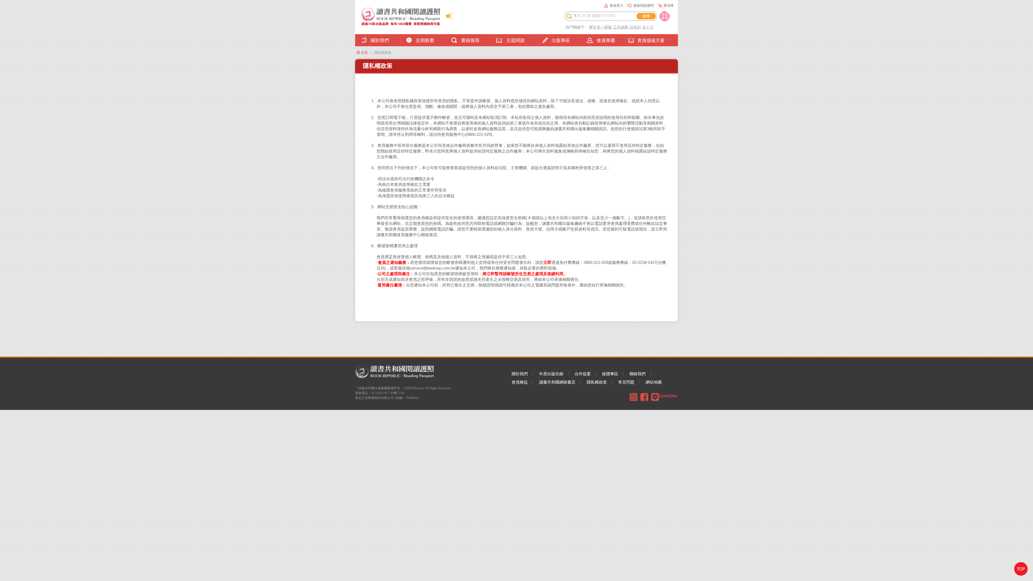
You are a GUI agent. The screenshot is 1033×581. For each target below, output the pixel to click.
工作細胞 (620, 27)
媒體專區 (610, 373)
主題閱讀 (515, 40)
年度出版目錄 (551, 373)
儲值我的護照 (643, 5)
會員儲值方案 (651, 40)
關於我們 (380, 40)
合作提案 (583, 373)
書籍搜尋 (470, 40)
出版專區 (560, 40)
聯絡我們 (637, 373)
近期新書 (425, 40)
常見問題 (626, 382)
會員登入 (617, 5)
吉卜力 (647, 27)
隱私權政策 (597, 382)
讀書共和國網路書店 (557, 382)
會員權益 (520, 382)
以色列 (635, 27)
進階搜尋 (664, 16)
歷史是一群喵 (600, 27)
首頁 (364, 53)
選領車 (668, 5)
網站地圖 (654, 382)
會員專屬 (606, 40)
